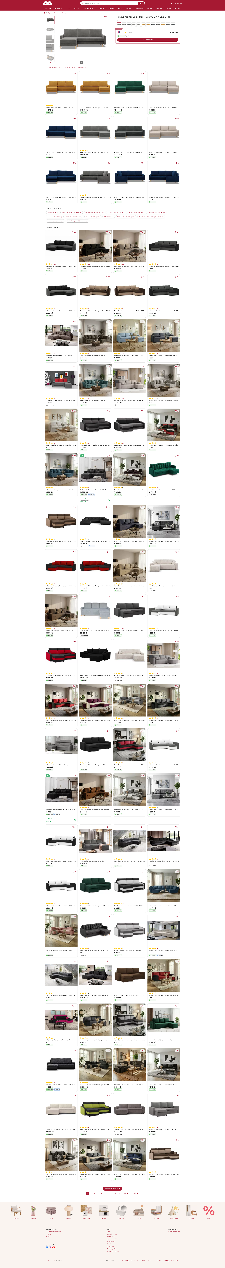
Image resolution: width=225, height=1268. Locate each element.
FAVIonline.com (50, 1260)
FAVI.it (149, 1260)
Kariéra (48, 1236)
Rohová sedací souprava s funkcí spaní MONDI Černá (96, 266)
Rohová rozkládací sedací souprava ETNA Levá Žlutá (62, 108)
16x (157, 308)
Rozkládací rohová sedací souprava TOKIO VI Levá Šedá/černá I (65, 1085)
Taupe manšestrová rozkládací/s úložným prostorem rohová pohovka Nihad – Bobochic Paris (143, 1129)
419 (109, 232)
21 (109, 775)
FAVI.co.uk (160, 1260)
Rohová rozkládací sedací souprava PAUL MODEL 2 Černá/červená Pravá (102, 586)
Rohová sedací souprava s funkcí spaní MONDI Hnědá (96, 809)
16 (75, 1095)
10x (123, 398)
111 (75, 871)
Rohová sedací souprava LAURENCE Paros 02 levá (164, 950)
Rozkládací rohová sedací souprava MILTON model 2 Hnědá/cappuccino (170, 1174)
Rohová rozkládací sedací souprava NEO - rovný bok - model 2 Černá (101, 765)
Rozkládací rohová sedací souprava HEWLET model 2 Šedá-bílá (134, 950)
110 (178, 321)
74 (178, 827)
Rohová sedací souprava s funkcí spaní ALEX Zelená (96, 400)
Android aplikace (175, 1231)
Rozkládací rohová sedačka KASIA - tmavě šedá (95, 995)
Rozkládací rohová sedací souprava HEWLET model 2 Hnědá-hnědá (66, 541)
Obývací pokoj (52, 13)
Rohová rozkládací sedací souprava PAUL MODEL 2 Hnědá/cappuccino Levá (103, 311)
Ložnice (156, 1218)
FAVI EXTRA (110, 1246)
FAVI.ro (133, 1260)
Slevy (208, 1218)
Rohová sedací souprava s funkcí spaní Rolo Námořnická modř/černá (135, 1174)
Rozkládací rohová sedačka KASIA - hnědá (59, 355)
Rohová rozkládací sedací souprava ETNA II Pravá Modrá (166, 197)
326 (177, 277)
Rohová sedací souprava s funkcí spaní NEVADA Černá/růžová (65, 1040)
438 (177, 232)
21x (54, 308)
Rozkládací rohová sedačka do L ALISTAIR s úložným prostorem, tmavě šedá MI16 (105, 490)
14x (123, 762)
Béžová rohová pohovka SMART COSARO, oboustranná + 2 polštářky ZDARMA (138, 400)
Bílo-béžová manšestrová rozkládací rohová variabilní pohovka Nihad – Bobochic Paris (72, 1129)
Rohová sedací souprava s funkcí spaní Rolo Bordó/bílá (131, 490)
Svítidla (68, 1218)
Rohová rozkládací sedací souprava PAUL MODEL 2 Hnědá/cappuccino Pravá (137, 311)
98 (178, 686)
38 (109, 411)
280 (177, 596)
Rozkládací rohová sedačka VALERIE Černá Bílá (60, 400)
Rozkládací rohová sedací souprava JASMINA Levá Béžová (166, 586)
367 (75, 916)
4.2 (127, 32)
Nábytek (16, 1218)
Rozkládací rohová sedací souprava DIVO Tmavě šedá (96, 950)
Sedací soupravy (63, 13)
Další (124, 1193)
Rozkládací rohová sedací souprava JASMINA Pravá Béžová (132, 675)
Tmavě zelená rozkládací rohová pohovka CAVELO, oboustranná (168, 1040)
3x (54, 673)
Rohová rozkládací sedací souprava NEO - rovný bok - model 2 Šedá (135, 630)
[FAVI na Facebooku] (47, 1247)
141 (109, 366)
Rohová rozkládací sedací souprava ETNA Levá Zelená (131, 108)
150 (143, 321)
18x (157, 353)
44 (143, 731)
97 (75, 827)
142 (75, 552)
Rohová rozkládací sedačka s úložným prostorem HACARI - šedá (66, 765)
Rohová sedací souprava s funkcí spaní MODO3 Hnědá (131, 1085)
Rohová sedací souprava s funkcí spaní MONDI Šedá (130, 266)
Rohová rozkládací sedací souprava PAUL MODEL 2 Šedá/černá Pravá (67, 311)
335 (178, 455)
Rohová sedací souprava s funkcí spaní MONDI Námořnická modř (134, 541)
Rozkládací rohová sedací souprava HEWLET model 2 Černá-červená (67, 675)
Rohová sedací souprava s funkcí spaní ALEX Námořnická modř (65, 490)
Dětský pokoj (174, 1218)
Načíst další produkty (111, 1188)
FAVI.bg (166, 1260)
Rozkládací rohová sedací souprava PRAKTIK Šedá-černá (63, 266)
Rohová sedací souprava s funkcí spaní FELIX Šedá (164, 809)
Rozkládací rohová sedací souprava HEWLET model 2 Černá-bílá (134, 906)
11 (75, 366)
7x (88, 718)
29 (75, 455)
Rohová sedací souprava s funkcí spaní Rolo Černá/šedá (166, 1085)
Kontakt (48, 1234)
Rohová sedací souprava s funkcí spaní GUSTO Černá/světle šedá (134, 1040)
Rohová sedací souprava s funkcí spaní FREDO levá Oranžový (64, 950)
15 (143, 73)
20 (178, 118)
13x (123, 264)
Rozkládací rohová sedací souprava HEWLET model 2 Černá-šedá (100, 445)
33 (178, 641)
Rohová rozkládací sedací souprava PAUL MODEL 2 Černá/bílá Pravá (67, 906)
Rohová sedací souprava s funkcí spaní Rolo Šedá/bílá (131, 809)
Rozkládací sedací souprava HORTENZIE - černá (95, 675)
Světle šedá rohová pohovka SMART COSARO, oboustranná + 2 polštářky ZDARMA (174, 675)
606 (74, 232)
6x (122, 718)
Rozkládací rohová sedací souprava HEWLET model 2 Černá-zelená (101, 1129)
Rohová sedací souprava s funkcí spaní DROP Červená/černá (167, 995)
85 (143, 366)
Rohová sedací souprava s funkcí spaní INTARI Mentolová (132, 355)
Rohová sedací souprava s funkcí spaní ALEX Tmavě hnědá (98, 355)
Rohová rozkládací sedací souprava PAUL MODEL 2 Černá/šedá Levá (170, 266)
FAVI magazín (111, 1241)
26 (109, 731)
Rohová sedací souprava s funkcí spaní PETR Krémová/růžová (99, 720)
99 (178, 366)
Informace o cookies (113, 1251)
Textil (51, 1218)
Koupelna (121, 1218)
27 (109, 641)
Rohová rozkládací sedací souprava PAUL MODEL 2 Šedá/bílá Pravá (169, 765)
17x (54, 443)
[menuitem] (48, 9)
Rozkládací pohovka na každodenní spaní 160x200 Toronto (98, 630)
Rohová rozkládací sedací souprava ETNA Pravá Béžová (166, 108)
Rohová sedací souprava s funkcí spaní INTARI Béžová (62, 445)
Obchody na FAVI (112, 1234)
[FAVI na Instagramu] (50, 1247)
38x (89, 264)
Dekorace (33, 1218)
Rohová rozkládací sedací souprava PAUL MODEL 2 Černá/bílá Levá (66, 861)
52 (109, 321)
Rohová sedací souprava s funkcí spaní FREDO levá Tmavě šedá (99, 1085)
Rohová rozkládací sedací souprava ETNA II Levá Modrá (131, 197)
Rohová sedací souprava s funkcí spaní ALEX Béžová (165, 400)
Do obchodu (149, 39)
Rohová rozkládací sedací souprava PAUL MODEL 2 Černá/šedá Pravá (170, 311)
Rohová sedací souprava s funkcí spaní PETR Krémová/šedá (98, 1174)
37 (75, 775)
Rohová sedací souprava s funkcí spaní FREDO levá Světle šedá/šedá (135, 720)
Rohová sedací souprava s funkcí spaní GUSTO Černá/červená (133, 765)
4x (88, 398)
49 (143, 827)
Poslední (133, 1193)
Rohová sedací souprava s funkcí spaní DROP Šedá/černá (97, 1040)
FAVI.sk (122, 1260)
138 (178, 916)
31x (123, 308)
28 (109, 596)
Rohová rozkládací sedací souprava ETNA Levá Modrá (62, 197)
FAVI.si (177, 1260)
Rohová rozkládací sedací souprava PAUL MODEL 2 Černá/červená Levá (68, 586)
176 (143, 277)
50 (109, 686)
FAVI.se (154, 1260)
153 (75, 731)
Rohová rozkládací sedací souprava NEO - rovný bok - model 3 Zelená (102, 906)
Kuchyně (103, 1218)
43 (178, 507)
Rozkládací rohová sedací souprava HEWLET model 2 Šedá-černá (134, 445)
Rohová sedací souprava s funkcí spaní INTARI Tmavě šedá (167, 355)
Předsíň (191, 1218)
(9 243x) (131, 32)
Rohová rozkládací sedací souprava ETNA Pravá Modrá (62, 152)
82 (109, 455)
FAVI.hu (138, 1260)
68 (143, 507)
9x (122, 628)
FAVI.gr (172, 1260)
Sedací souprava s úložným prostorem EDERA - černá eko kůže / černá (171, 861)
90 (109, 552)
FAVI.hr (144, 1260)
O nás (108, 1231)
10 (143, 163)
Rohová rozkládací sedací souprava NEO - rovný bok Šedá (166, 1129)
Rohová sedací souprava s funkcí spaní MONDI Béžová (131, 586)
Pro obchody (111, 1244)
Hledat (141, 3)
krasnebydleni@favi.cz (54, 1231)
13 (75, 507)
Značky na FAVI (111, 1236)
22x (89, 308)
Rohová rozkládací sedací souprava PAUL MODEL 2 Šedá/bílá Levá (169, 630)
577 (75, 277)
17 (143, 455)
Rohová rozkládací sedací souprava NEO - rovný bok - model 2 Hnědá (136, 995)
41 (178, 775)
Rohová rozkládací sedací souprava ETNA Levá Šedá (130, 152)
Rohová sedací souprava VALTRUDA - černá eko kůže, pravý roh (134, 861)
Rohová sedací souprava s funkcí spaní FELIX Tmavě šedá (166, 541)
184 (109, 1050)
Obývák (139, 1218)
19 (143, 411)
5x (54, 353)
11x (88, 443)
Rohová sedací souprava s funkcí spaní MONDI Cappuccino (64, 630)
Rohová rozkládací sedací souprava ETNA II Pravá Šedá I (97, 197)
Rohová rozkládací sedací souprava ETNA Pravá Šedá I (96, 152)
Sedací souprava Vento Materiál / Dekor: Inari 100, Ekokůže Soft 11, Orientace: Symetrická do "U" (110, 541)
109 (143, 641)
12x (89, 583)
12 (143, 775)
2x (88, 487)
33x (54, 264)
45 (143, 552)
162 (75, 321)
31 (109, 1140)
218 (109, 277)
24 (178, 73)
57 (75, 596)
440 (143, 686)
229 (75, 411)
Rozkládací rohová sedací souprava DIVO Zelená (163, 490)
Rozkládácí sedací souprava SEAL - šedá (92, 861)
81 (178, 552)
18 (178, 961)
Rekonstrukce (86, 1218)
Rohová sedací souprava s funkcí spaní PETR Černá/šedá (166, 720)
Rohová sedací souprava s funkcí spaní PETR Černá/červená (64, 720)
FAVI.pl (127, 1260)
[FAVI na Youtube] (53, 1247)
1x (54, 105)
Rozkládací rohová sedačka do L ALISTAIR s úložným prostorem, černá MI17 (69, 809)
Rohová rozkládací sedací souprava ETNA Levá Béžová (165, 152)
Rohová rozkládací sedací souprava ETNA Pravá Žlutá (96, 108)
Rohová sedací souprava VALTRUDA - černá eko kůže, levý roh (65, 995)
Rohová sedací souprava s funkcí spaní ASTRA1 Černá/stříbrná (65, 1174)
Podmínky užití (111, 1248)
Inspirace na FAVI (112, 1239)
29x (157, 264)
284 (143, 232)
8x (157, 628)
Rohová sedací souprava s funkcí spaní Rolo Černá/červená (167, 445)
